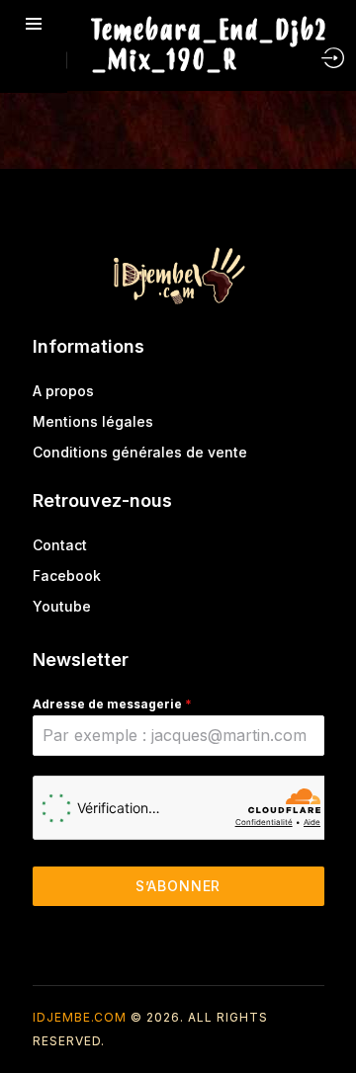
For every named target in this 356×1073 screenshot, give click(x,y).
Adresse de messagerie (112, 704)
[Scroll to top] (327, 1021)
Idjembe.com (80, 1017)
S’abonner (178, 885)
